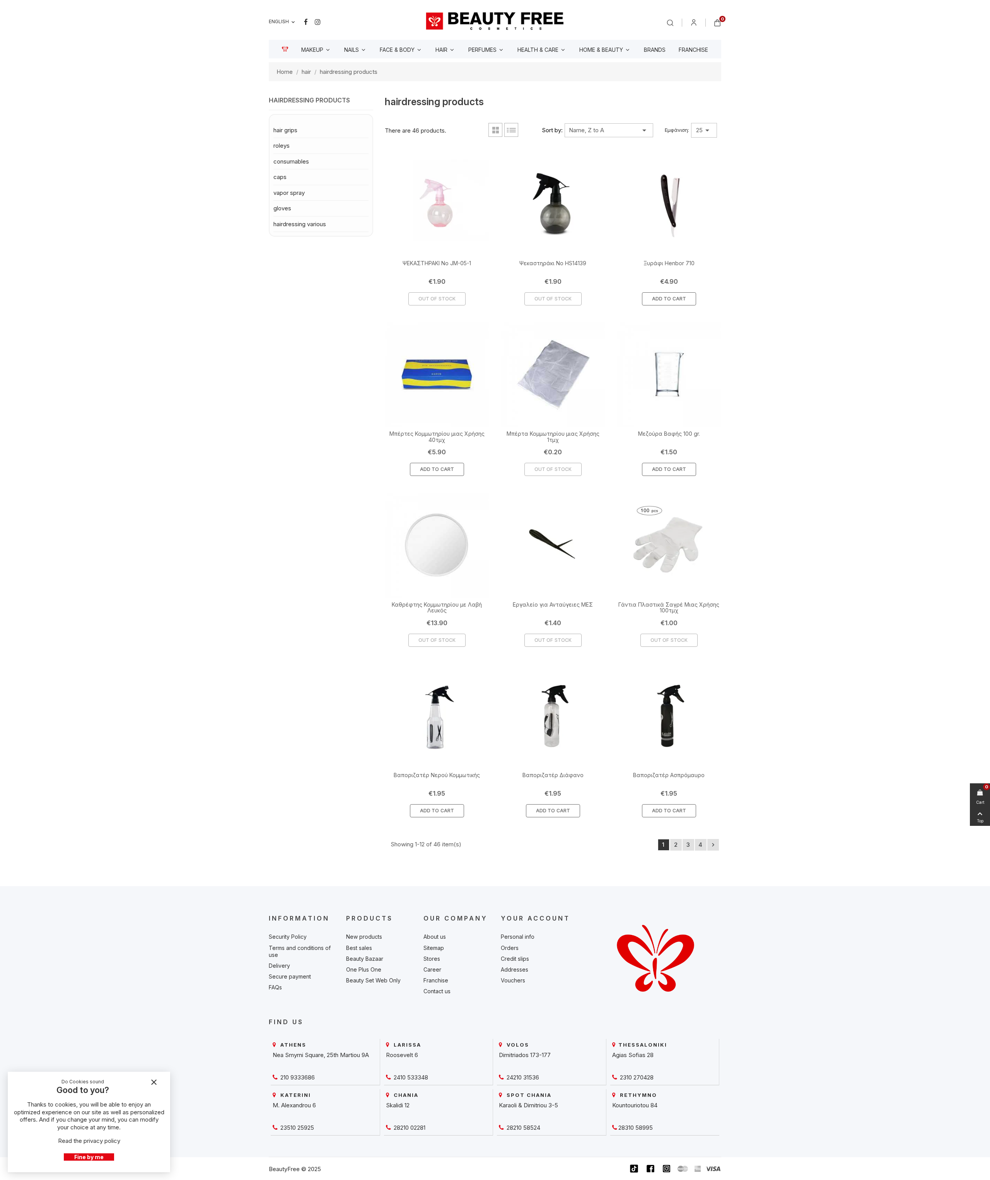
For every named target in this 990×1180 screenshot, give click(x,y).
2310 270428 (636, 1077)
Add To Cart (669, 299)
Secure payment (290, 976)
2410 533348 (410, 1077)
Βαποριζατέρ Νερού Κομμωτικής (437, 775)
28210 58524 (522, 1127)
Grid (495, 130)
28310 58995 (635, 1127)
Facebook (306, 22)
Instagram (318, 22)
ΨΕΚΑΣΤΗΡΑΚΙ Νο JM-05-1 (437, 263)
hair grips (285, 130)
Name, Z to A (609, 130)
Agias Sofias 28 (633, 1055)
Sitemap (433, 948)
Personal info (517, 936)
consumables (291, 161)
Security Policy (288, 936)
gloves (282, 208)
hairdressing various (299, 224)
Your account (535, 918)
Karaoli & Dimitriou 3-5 (528, 1105)
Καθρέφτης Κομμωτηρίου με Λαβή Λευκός (437, 607)
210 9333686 (297, 1077)
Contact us (437, 991)
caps (280, 177)
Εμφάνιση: (677, 130)
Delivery (279, 965)
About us (434, 936)
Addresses (514, 969)
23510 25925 (296, 1127)
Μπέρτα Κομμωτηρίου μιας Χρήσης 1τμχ (553, 436)
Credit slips (515, 958)
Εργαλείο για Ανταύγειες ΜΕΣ (553, 604)
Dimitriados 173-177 (525, 1055)
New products (364, 936)
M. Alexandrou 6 (294, 1105)
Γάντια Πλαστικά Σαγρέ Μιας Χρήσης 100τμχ (668, 607)
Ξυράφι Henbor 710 (669, 263)
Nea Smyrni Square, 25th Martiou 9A (321, 1055)
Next (713, 844)
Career (432, 969)
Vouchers (513, 980)
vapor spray (289, 192)
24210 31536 (522, 1077)
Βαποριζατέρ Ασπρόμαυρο (669, 775)
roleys (281, 145)
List (511, 130)
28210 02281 (408, 1127)
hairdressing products (309, 100)
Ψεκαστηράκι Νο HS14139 (552, 263)
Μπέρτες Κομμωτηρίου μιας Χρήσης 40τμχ (437, 436)
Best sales (359, 948)
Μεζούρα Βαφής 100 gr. (669, 433)
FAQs (275, 987)
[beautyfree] (495, 21)
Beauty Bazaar (364, 958)
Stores (431, 958)
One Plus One (363, 969)
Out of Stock (437, 299)
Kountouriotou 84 (634, 1105)
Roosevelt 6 (402, 1055)
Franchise (435, 980)
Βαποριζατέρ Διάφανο (553, 775)
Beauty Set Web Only (373, 980)
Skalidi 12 (398, 1105)
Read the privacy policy (89, 1140)
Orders (510, 948)
